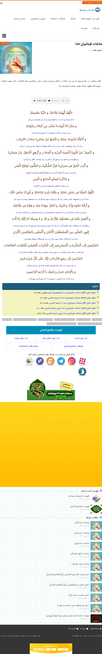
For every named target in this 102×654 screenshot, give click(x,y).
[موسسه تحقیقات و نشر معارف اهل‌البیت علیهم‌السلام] (90, 12)
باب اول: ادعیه (81, 338)
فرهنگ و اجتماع (58, 19)
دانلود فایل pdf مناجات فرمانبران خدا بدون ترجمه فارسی (71, 313)
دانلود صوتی (7, 319)
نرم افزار (96, 28)
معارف (73, 19)
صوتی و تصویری (38, 19)
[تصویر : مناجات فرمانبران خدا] (16, 58)
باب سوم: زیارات (21, 338)
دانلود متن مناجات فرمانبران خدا (25, 319)
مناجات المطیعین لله (45, 319)
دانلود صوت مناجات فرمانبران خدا (89, 323)
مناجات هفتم (96, 319)
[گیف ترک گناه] (51, 486)
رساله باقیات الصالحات (28, 346)
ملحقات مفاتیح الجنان (73, 346)
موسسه (84, 28)
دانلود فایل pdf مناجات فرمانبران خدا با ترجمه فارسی (72, 303)
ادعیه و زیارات (19, 19)
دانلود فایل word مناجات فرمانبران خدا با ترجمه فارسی (72, 298)
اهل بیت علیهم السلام (90, 19)
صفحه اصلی (94, 628)
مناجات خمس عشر (83, 319)
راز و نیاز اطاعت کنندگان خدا (64, 319)
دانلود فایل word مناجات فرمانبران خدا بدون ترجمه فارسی (70, 308)
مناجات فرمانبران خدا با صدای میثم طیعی (61, 323)
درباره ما (83, 628)
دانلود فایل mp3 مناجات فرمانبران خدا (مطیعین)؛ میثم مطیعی (69, 293)
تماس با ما (72, 628)
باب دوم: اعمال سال (51, 338)
